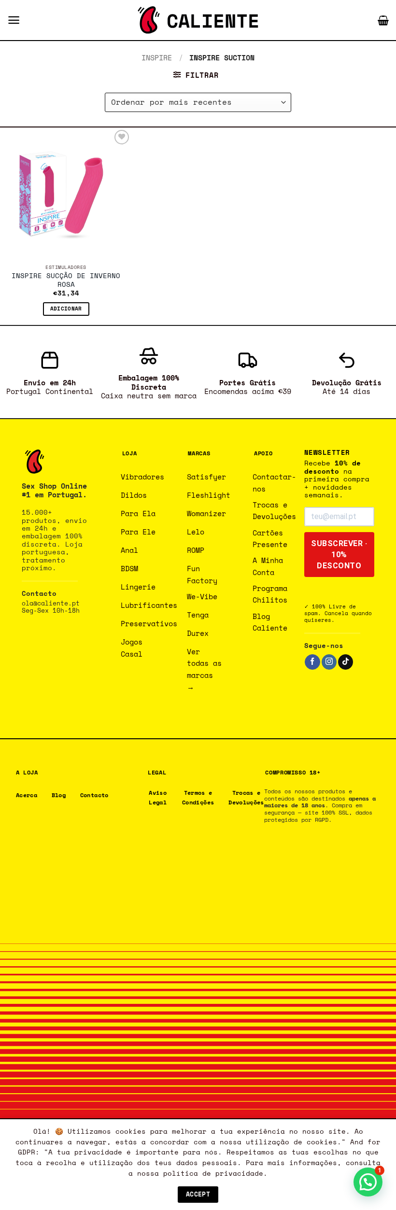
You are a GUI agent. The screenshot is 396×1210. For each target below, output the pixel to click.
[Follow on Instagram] (329, 662)
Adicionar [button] (66, 308)
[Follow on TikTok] (345, 662)
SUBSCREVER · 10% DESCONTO (339, 554)
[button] (13, 20)
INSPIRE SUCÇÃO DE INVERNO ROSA (66, 280)
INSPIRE (156, 57)
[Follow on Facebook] (312, 662)
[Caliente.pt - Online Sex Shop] (198, 20)
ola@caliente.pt (51, 603)
